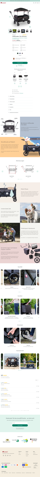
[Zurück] (10, 17)
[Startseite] (3, 2)
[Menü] (39, 3)
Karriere (20, 454)
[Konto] (35, 3)
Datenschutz (13, 472)
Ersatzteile (27, 454)
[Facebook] (3, 455)
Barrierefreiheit (6, 472)
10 (24, 410)
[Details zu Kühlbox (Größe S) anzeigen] (20, 73)
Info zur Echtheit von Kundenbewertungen (5, 377)
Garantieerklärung (18, 472)
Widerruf (33, 472)
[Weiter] (30, 17)
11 (25, 410)
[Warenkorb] (37, 3)
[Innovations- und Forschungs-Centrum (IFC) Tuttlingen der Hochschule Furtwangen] (24, 440)
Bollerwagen (14, 34)
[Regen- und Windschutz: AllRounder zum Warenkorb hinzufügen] (15, 83)
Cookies (10, 472)
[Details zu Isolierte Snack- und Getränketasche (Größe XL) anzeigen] (26, 73)
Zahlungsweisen (35, 454)
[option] (18, 53)
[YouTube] (10, 455)
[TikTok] (8, 455)
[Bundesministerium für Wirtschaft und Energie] (33, 440)
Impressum (23, 472)
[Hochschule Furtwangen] (15, 440)
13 (28, 410)
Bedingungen (21, 93)
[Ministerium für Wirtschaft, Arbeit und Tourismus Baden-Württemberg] (6, 440)
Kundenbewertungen (28, 472)
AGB (2, 472)
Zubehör (27, 455)
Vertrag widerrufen (35, 467)
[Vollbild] (20, 16)
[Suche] (34, 3)
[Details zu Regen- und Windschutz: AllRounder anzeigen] (15, 73)
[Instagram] (6, 455)
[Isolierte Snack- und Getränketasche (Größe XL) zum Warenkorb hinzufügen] (26, 83)
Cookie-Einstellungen (36, 465)
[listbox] (20, 53)
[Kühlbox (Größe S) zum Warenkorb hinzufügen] (20, 83)
